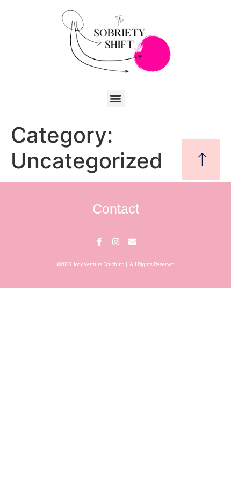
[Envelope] (132, 242)
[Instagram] (116, 242)
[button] (116, 98)
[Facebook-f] (99, 242)
